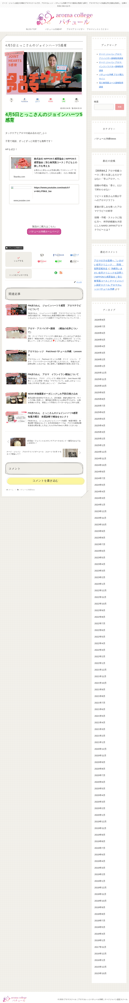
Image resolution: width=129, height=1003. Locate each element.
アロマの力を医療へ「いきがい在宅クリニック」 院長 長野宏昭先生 (108, 264)
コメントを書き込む (45, 480)
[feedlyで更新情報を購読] (56, 272)
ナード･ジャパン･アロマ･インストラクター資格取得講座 (111, 66)
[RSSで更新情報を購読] (61, 272)
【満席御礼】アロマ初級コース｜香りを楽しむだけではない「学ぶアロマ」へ (108, 174)
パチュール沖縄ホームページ (44, 231)
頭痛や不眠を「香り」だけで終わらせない (108, 187)
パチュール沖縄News (15, 248)
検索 (96, 101)
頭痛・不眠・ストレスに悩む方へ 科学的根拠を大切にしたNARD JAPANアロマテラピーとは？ (108, 223)
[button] (77, 100)
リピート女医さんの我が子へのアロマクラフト (108, 198)
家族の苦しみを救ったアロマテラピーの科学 (108, 209)
